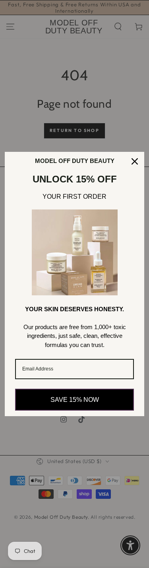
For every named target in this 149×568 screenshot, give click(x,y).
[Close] (134, 161)
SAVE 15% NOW (74, 399)
